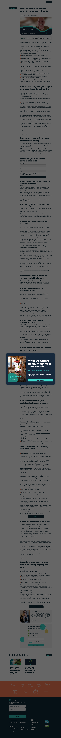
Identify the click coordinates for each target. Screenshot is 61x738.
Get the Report (40, 380)
